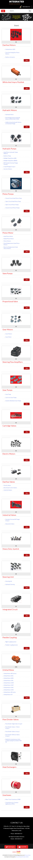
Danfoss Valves (9, 482)
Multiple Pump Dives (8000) (10, 160)
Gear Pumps (7, 390)
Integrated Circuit (10, 609)
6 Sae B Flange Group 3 (9, 166)
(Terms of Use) (27, 855)
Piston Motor (8, 233)
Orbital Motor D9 (8, 694)
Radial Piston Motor (9, 238)
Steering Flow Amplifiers (13, 362)
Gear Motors (8, 329)
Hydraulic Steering (10, 584)
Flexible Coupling (10, 637)
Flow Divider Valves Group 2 (12, 731)
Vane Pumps (8, 273)
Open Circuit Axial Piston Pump (13, 201)
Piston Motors (7, 241)
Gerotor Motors (8, 169)
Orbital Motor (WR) (8, 678)
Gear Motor (8, 337)
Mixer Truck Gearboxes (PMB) (12, 799)
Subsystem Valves (9, 524)
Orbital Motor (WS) (8, 675)
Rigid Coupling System (10, 641)
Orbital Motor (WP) (10, 49)
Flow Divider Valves (11, 719)
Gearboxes (7, 795)
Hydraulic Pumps (9, 149)
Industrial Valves (8, 490)
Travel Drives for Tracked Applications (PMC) (11, 803)
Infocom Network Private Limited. (22, 856)
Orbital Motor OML (8, 680)
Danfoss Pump (7, 156)
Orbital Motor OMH (9, 689)
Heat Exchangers (9, 767)
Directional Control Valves (10, 487)
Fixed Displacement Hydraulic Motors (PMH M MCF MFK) (12, 118)
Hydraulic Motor (9, 114)
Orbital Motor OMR (9, 683)
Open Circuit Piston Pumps (12, 204)
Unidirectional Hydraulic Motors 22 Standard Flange (13, 123)
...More (26, 60)
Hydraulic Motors (10, 110)
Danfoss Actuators (10, 57)
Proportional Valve (10, 301)
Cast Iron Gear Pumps (10, 397)
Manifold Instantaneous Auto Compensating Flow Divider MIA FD (13, 741)
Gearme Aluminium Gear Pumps (13, 400)
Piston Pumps (8, 194)
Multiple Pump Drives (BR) (10, 158)
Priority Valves (7, 485)
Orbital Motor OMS (8, 687)
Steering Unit (8, 577)
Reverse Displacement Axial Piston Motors (11, 247)
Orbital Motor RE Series (10, 692)
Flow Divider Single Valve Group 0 (13, 723)
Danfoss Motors (9, 45)
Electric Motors (9, 454)
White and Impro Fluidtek (13, 82)
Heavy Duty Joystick (11, 549)
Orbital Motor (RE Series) (10, 673)
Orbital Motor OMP (9, 685)
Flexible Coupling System (11, 645)
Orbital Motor (8, 670)
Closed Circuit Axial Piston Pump (13, 198)
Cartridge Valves (9, 426)
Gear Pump (8, 394)
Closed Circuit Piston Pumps (12, 207)
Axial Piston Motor (8, 236)
